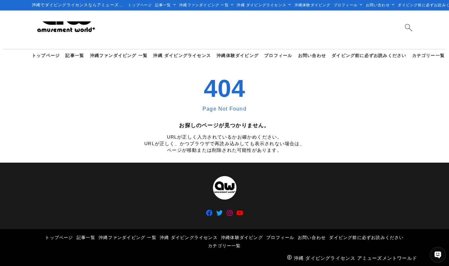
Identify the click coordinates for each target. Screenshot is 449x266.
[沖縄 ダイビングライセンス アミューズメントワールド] (66, 29)
